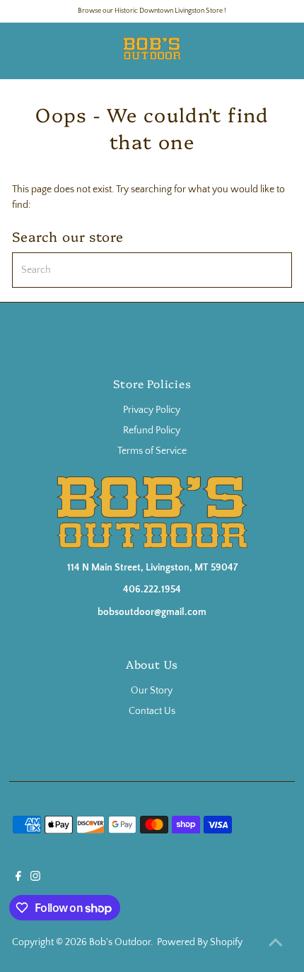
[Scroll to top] (276, 944)
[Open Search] (256, 51)
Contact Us (152, 711)
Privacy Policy (151, 410)
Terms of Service (152, 451)
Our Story (152, 690)
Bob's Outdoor (120, 942)
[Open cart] (281, 51)
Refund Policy (151, 430)
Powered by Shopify (199, 942)
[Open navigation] (46, 51)
